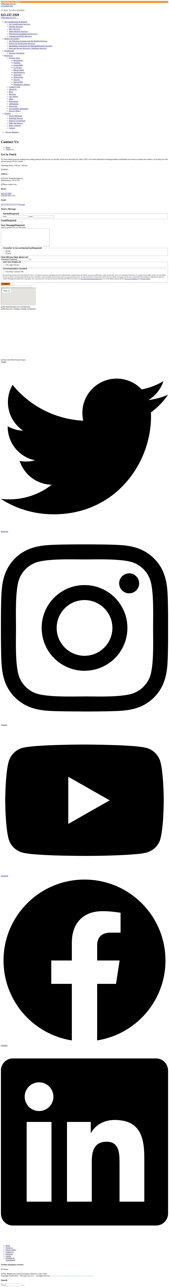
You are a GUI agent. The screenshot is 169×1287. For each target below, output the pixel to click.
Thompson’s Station (22, 84)
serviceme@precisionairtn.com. (92, 279)
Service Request (12, 132)
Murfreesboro (19, 72)
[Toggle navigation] (18, 18)
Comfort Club (14, 87)
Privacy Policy (15, 111)
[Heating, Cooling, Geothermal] (8, 4)
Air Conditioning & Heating (15, 22)
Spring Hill (18, 82)
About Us (13, 89)
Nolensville (18, 77)
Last (30, 216)
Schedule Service (16, 118)
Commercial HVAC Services (20, 36)
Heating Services (16, 27)
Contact (7, 113)
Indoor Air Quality (11, 39)
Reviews (12, 94)
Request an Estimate (17, 121)
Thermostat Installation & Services (23, 34)
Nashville (17, 75)
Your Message (13, 225)
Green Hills (18, 65)
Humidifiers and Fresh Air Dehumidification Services (30, 46)
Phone (8, 253)
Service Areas (14, 58)
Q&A (11, 99)
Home (8, 1246)
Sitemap (55, 1276)
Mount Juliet (19, 70)
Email (8, 220)
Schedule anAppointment (10, 1259)
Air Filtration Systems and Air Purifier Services (28, 41)
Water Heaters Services (18, 31)
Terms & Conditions (131, 279)
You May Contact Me (14, 272)
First (4, 216)
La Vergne (18, 68)
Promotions (13, 101)
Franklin (17, 63)
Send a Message (15, 116)
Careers (12, 128)
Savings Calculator (16, 53)
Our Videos (13, 96)
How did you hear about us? (14, 257)
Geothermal (9, 51)
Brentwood (18, 60)
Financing (13, 106)
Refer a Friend (15, 125)
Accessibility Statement (18, 109)
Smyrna (17, 80)
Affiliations (13, 104)
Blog (11, 92)
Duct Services (14, 29)
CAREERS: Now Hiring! (11, 2)
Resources (8, 55)
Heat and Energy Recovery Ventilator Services (28, 48)
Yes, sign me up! (12, 265)
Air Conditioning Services (19, 24)
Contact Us (10, 1252)
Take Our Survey (16, 123)
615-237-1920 (6, 193)
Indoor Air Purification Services (22, 43)
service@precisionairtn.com (17, 354)
